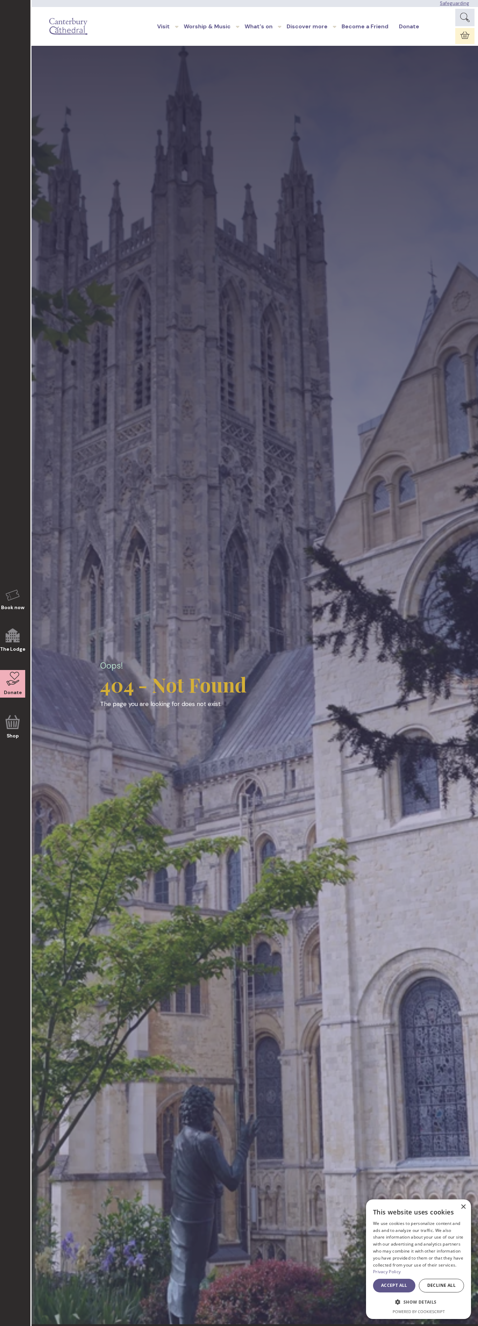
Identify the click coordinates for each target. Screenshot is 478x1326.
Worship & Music (207, 26)
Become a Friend (365, 26)
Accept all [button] (394, 1285)
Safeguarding (454, 3)
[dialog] (418, 1259)
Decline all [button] (441, 1285)
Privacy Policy (387, 1272)
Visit (163, 26)
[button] (418, 1302)
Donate (409, 26)
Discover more (307, 26)
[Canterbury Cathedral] (69, 26)
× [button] (463, 1207)
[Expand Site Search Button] (465, 18)
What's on (259, 26)
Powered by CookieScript (419, 1311)
